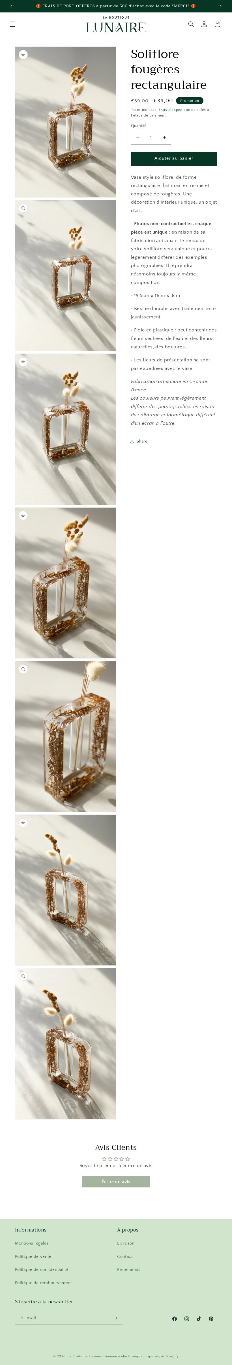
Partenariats (129, 1269)
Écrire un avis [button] (116, 1181)
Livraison (126, 1243)
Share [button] (142, 441)
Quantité (139, 126)
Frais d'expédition (174, 110)
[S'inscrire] (114, 1318)
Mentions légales (32, 1243)
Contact (125, 1256)
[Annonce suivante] (220, 6)
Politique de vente (33, 1256)
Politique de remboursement (43, 1283)
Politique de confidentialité (42, 1269)
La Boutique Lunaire (84, 1356)
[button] (12, 24)
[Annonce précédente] (11, 6)
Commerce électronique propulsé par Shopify (140, 1356)
